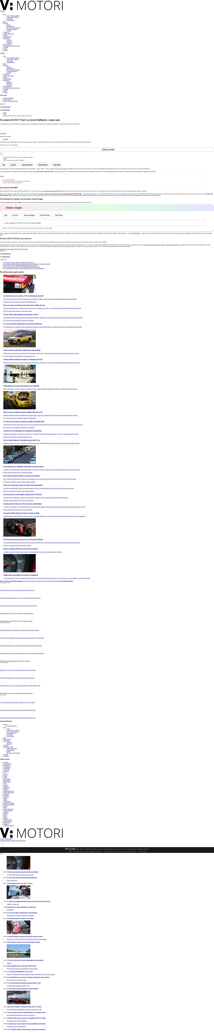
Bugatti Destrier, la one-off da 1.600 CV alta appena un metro (16, 621)
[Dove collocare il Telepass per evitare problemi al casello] (108, 939)
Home (5, 113)
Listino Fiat (25, 249)
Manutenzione (10, 26)
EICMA (5, 789)
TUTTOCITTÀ (118, 849)
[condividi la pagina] (1, 154)
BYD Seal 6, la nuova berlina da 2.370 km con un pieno (15, 661)
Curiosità (5, 47)
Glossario (5, 745)
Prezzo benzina (7, 99)
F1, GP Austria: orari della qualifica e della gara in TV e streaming (17, 702)
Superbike (6, 786)
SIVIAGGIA (127, 849)
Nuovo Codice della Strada (10, 101)
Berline (5, 776)
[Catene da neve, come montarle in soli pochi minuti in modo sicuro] (108, 1021)
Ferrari (5, 815)
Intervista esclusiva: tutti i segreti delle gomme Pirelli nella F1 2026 (17, 718)
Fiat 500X (57, 164)
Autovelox (6, 797)
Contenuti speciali (4, 840)
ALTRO (2, 53)
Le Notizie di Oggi (12, 726)
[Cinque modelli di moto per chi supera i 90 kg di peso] (108, 963)
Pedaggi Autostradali (8, 804)
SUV (4, 773)
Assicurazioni (7, 801)
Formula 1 (9, 40)
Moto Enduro (6, 780)
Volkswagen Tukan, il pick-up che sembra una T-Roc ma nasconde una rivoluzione (22, 653)
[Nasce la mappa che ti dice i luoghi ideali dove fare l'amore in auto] (108, 1009)
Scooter (5, 785)
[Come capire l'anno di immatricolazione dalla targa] (108, 875)
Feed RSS (18, 840)
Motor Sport (6, 741)
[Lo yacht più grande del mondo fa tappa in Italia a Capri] (108, 980)
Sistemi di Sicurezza (8, 803)
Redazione (6, 756)
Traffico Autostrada (8, 98)
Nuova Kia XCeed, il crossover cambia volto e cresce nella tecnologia (18, 605)
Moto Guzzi (6, 788)
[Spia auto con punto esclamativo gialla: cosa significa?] (108, 863)
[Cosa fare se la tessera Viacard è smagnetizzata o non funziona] (108, 951)
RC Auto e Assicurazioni (13, 28)
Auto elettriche (11, 249)
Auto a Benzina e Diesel (13, 15)
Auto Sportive (7, 779)
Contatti (5, 50)
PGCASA (104, 849)
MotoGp (5, 813)
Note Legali (75, 851)
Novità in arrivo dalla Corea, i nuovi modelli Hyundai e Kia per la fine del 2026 (21, 645)
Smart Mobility (7, 37)
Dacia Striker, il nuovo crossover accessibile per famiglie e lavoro (17, 590)
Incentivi (5, 806)
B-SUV (13, 164)
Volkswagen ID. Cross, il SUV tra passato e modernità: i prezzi (16, 613)
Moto (4, 21)
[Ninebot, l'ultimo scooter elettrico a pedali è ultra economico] (108, 1026)
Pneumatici (6, 794)
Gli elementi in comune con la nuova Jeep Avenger (16, 181)
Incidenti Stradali (7, 810)
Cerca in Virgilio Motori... (7, 839)
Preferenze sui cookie (94, 851)
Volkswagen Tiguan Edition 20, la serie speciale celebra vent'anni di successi (20, 598)
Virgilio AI (6, 32)
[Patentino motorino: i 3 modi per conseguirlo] (108, 915)
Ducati (5, 816)
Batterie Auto (6, 822)
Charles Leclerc (7, 819)
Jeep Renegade (136, 233)
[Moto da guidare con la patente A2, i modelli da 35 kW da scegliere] (108, 1015)
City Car (5, 774)
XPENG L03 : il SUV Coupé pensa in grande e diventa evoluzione (18, 670)
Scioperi (9, 31)
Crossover (6, 771)
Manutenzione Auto (8, 791)
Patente (9, 24)
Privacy (80, 851)
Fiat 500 (19, 249)
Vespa (5, 783)
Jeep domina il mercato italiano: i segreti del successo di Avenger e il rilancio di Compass (26, 264)
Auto (4, 14)
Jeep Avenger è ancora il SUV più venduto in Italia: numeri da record (21, 267)
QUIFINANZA (133, 849)
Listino (8, 729)
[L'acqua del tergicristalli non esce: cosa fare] (108, 968)
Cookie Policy (86, 851)
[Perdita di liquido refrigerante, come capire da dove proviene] (108, 927)
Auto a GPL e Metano (12, 17)
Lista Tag (5, 762)
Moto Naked (6, 782)
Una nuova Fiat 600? (8, 179)
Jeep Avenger (27, 164)
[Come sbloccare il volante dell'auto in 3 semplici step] (108, 904)
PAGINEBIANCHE (111, 849)
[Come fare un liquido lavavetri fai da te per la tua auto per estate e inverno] (108, 892)
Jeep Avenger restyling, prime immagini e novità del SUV (18, 262)
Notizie (5, 35)
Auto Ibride (10, 18)
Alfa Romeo (43, 164)
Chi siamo (70, 851)
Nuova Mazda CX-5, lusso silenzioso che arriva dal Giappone (16, 693)
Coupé (5, 777)
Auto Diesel (6, 768)
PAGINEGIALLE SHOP (97, 849)
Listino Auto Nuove (8, 34)
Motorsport (6, 38)
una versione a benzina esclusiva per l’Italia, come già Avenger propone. (161, 245)
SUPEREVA (146, 849)
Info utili (5, 23)
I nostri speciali (7, 44)
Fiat (3, 164)
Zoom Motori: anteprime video (11, 46)
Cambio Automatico (8, 825)
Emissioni (6, 824)
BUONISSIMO (140, 849)
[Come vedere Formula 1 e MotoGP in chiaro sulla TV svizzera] (108, 998)
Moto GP (9, 41)
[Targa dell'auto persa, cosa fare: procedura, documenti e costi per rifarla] (108, 974)
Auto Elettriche (11, 20)
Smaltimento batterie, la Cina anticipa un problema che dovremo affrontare (19, 630)
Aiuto (101, 851)
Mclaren (5, 818)
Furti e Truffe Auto (8, 809)
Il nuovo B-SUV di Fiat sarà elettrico (12, 182)
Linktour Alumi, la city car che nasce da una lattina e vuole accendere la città (20, 685)
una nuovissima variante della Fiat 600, (52, 191)
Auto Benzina (7, 767)
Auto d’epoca (10, 736)
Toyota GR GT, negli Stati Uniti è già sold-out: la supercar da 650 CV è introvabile (22, 638)
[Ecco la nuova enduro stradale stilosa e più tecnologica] (108, 910)
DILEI (123, 849)
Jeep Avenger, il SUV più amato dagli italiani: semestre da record (20, 265)
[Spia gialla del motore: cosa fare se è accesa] (108, 880)
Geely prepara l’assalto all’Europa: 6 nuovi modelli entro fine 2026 (17, 710)
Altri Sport (9, 43)
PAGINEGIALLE (88, 849)
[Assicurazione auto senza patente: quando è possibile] (108, 986)
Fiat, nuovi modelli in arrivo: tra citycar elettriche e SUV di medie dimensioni (23, 268)
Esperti (5, 49)
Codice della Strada (12, 29)
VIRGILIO (82, 849)
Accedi (2, 11)
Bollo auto (6, 795)
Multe (4, 807)
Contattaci (12, 840)
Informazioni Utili (8, 747)
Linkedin (5, 139)
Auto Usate (6, 770)
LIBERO (77, 849)
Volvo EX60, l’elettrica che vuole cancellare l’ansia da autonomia (17, 678)
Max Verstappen (7, 821)
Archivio (23, 840)
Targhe (5, 798)
